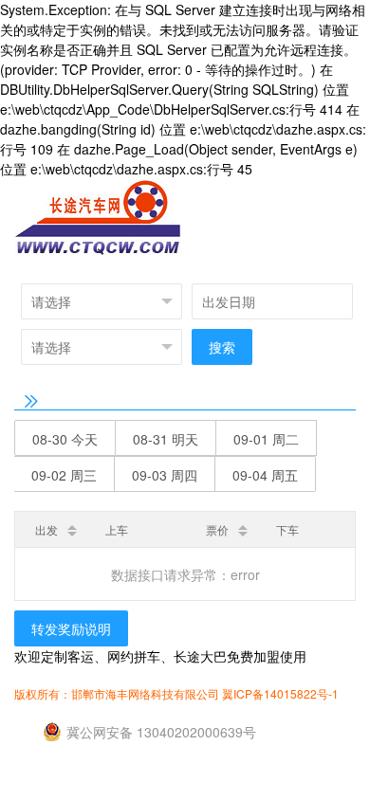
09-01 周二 (266, 438)
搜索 (222, 346)
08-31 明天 (165, 438)
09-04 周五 (265, 474)
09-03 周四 (164, 474)
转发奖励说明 (71, 628)
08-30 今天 (65, 438)
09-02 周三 (64, 474)
